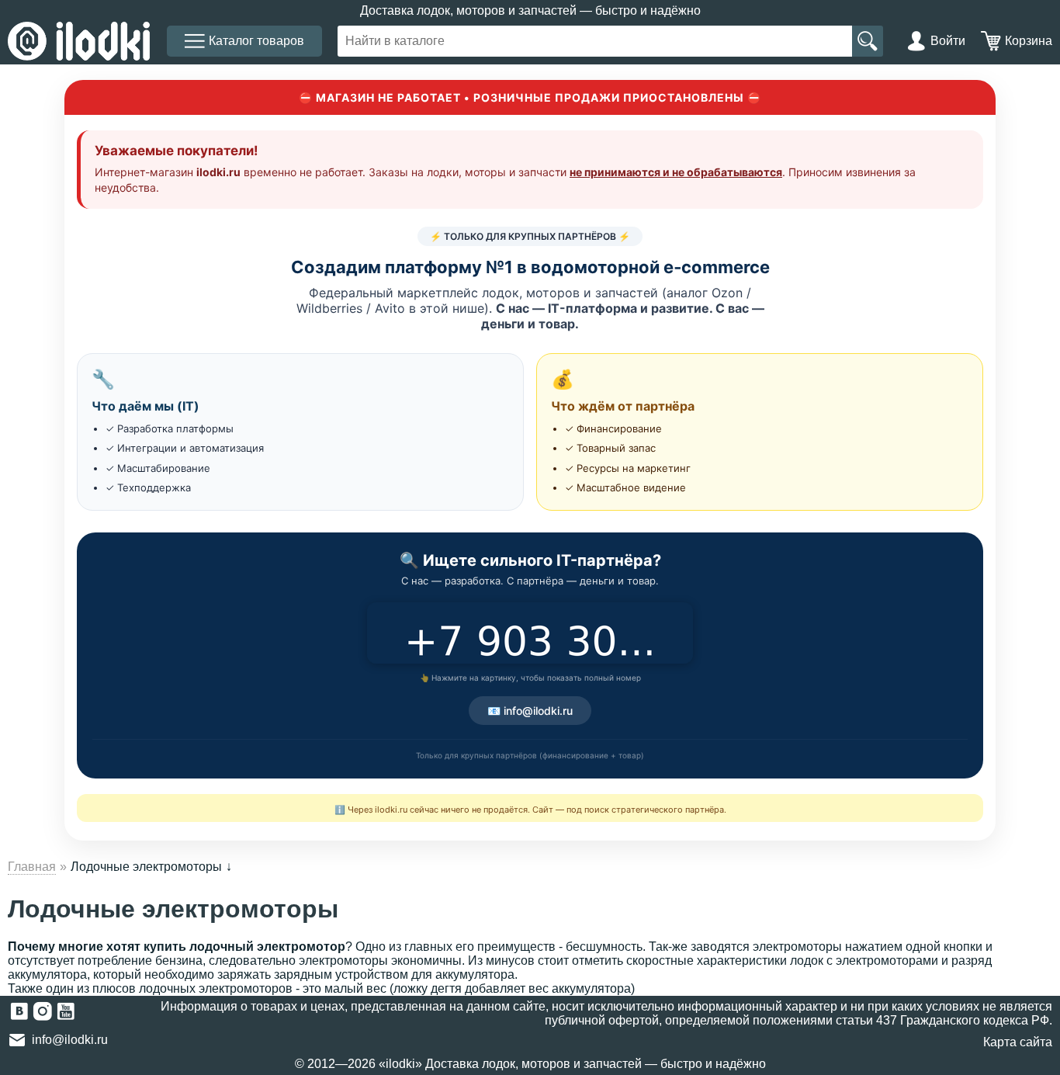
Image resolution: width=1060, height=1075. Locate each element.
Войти (947, 40)
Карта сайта (1017, 1042)
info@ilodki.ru (70, 1039)
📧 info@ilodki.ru (530, 710)
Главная (32, 866)
